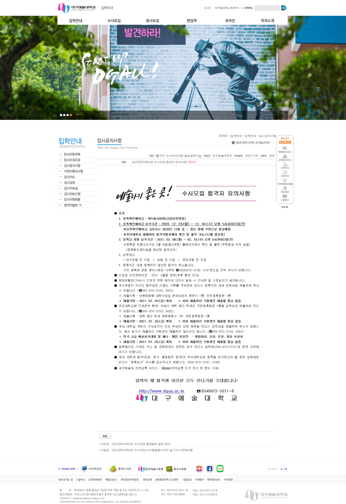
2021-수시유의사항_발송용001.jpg (180, 155)
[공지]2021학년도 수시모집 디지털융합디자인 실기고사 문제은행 (152, 450)
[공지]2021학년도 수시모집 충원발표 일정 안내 (140, 444)
